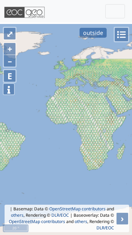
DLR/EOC (60, 215)
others (17, 215)
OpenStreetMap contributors (77, 209)
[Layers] (121, 34)
